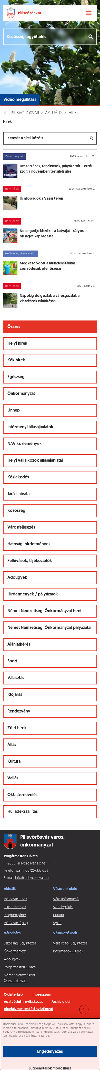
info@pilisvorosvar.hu (32, 878)
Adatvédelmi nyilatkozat (23, 1002)
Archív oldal (61, 1002)
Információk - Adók (68, 951)
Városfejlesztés (21, 527)
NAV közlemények (24, 444)
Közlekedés (18, 477)
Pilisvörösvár (25, 113)
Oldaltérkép (13, 995)
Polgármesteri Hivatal (20, 967)
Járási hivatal (19, 494)
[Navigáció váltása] (89, 13)
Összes (13, 327)
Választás (15, 678)
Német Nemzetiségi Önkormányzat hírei (44, 611)
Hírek (73, 113)
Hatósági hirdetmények (29, 544)
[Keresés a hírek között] (92, 138)
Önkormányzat (21, 394)
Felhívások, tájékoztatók (29, 561)
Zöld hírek (17, 728)
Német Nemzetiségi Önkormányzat (19, 978)
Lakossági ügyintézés (20, 944)
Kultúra (14, 762)
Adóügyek (17, 578)
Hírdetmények (15, 907)
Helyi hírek (17, 344)
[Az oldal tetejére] (83, 1009)
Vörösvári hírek (15, 899)
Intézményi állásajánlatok (30, 427)
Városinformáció (66, 899)
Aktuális (53, 113)
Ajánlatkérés (18, 645)
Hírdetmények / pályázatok (32, 594)
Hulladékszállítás (22, 812)
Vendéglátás (63, 907)
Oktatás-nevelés (22, 795)
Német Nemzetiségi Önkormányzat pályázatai (49, 628)
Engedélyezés (50, 1052)
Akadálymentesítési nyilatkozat (28, 1009)
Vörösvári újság (16, 923)
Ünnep (13, 410)
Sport (12, 661)
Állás (11, 745)
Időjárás (14, 695)
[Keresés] (91, 37)
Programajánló (15, 915)
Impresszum (41, 995)
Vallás (12, 778)
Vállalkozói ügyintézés (70, 944)
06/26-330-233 (36, 871)
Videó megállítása (19, 100)
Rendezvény (18, 711)
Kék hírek (16, 360)
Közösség (16, 511)
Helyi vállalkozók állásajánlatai (35, 461)
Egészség (16, 377)
